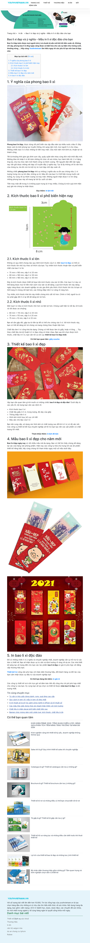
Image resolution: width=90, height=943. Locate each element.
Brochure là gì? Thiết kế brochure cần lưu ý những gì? (53, 783)
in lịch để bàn (52, 434)
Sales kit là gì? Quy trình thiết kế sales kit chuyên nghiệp (54, 749)
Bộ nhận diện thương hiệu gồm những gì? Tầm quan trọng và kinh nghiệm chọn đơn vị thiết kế (56, 871)
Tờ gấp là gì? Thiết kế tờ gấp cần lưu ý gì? (48, 818)
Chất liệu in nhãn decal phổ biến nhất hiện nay (28, 709)
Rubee (9, 934)
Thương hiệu (59, 3)
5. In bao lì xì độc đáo (16, 75)
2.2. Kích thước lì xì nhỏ (20, 68)
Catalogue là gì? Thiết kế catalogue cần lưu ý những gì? (54, 767)
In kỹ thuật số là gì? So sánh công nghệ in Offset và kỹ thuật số (35, 703)
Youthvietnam (35, 48)
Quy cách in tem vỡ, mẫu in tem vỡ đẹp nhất (27, 699)
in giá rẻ (56, 679)
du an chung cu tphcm (16, 931)
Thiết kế (46, 3)
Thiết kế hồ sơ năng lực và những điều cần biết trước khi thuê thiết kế (56, 836)
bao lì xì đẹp (66, 263)
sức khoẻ (25, 919)
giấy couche (54, 339)
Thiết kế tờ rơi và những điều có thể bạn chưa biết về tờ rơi (55, 801)
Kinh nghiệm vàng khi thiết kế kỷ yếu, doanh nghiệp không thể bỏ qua (55, 734)
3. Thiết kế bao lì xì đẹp (17, 71)
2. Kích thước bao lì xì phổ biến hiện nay (24, 63)
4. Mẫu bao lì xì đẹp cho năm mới (21, 73)
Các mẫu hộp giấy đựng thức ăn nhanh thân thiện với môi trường (36, 706)
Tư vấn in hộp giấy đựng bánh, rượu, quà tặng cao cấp (32, 696)
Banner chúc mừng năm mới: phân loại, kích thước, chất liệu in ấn (36, 712)
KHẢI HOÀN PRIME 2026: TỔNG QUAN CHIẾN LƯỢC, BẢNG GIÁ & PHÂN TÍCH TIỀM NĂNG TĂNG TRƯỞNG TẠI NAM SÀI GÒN (55, 725)
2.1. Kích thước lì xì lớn (19, 66)
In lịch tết (50, 191)
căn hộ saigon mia (14, 928)
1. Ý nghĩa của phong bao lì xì (19, 61)
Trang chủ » (12, 33)
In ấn (70, 3)
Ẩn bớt (30, 56)
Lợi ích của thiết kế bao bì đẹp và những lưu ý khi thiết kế (54, 855)
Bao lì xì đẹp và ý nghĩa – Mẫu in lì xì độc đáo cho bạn (48, 33)
